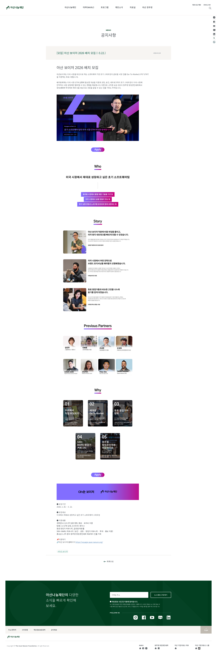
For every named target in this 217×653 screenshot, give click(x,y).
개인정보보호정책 (39, 630)
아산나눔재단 (70, 7)
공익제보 (54, 630)
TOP (206, 630)
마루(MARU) (88, 7)
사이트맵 (25, 630)
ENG (205, 5)
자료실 (133, 7)
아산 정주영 (147, 7)
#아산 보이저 (63, 551)
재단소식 (119, 7)
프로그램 (104, 7)
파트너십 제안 (196, 5)
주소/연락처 (12, 630)
